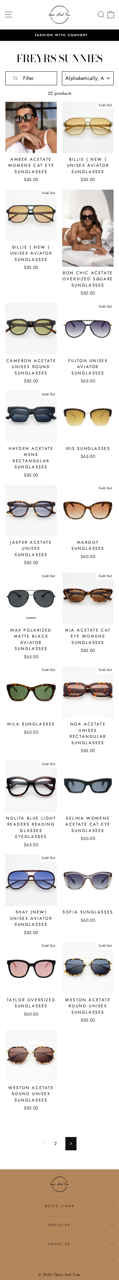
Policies (59, 1225)
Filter (28, 78)
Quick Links (59, 1206)
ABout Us (59, 1244)
